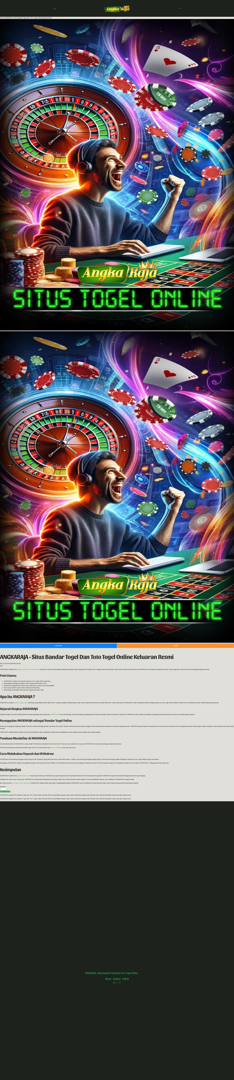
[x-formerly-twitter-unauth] (117, 983)
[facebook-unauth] (120, 983)
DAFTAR (58, 646)
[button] (5, 791)
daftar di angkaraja (56, 748)
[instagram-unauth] (114, 983)
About (108, 978)
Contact (117, 978)
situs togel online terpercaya (21, 783)
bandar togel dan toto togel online (28, 669)
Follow (125, 978)
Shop (54, 8)
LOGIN (175, 646)
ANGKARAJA (54, 714)
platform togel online (21, 703)
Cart (179, 8)
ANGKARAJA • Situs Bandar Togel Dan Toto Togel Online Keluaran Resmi (28, 18)
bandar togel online (23, 776)
